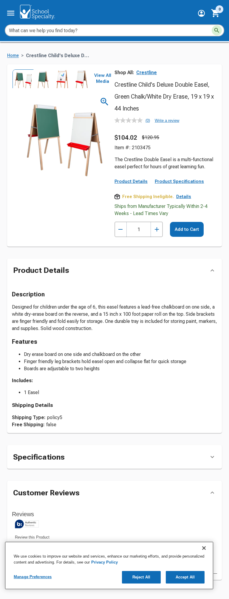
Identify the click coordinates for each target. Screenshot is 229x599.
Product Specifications (179, 181)
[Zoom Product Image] (104, 102)
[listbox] (50, 78)
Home (13, 55)
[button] (201, 13)
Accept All (185, 577)
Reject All (141, 577)
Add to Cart (187, 229)
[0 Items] (215, 13)
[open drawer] (11, 13)
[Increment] (157, 229)
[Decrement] (120, 229)
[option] (21, 78)
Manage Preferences (33, 577)
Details (183, 196)
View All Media (102, 78)
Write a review (167, 120)
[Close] (204, 548)
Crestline (146, 72)
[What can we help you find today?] (217, 30)
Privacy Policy (104, 562)
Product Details (131, 181)
